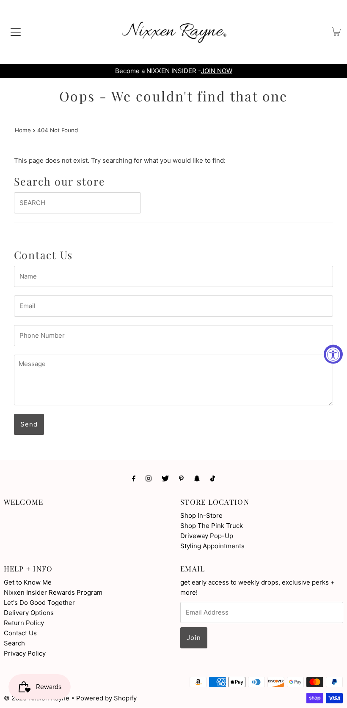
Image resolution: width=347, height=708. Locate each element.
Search (14, 643)
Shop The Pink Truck (211, 526)
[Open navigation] (15, 31)
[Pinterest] (181, 478)
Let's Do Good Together (39, 603)
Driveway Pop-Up (206, 536)
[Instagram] (148, 478)
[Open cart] (336, 31)
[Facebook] (133, 478)
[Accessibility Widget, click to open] (333, 354)
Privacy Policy (25, 653)
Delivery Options (29, 613)
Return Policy (24, 623)
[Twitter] (165, 478)
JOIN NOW (216, 71)
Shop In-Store (201, 515)
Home (23, 130)
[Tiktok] (212, 478)
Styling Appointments (212, 546)
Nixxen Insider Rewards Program (53, 592)
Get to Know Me (28, 582)
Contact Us (20, 633)
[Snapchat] (197, 478)
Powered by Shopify (106, 698)
